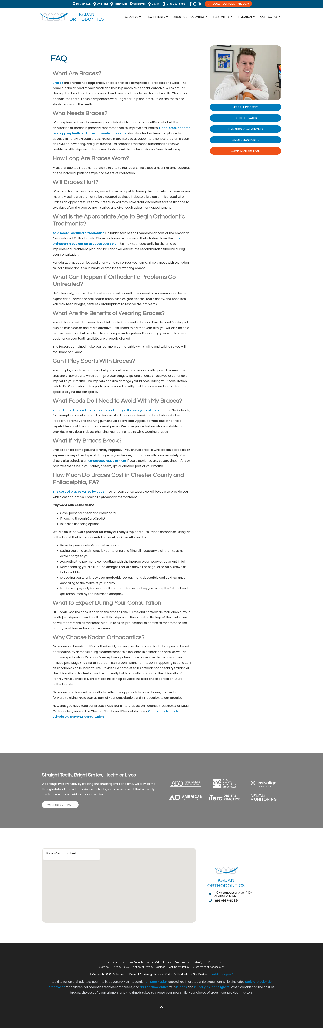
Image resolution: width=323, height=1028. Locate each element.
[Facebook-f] (190, 4)
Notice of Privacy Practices (149, 967)
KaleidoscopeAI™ (223, 974)
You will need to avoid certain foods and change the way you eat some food (111, 410)
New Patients (135, 962)
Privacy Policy (121, 967)
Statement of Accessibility (208, 967)
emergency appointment (106, 461)
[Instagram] (199, 4)
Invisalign (198, 962)
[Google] (195, 4)
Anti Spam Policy (179, 967)
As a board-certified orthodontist (78, 233)
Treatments (182, 962)
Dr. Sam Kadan (156, 982)
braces (181, 987)
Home (105, 962)
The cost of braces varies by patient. (80, 491)
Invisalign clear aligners (212, 987)
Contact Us (215, 962)
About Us (118, 962)
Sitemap (104, 967)
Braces (58, 83)
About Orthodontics (159, 962)
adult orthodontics (154, 987)
